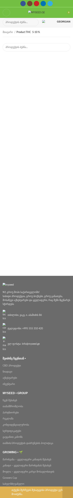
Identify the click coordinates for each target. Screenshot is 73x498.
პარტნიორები (11, 412)
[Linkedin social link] (43, 3)
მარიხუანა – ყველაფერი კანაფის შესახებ (27, 459)
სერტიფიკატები (12, 431)
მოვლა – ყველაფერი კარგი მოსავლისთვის (28, 472)
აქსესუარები (10, 378)
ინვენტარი (9, 384)
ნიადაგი (7, 372)
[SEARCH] (35, 22)
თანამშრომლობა (13, 406)
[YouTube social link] (36, 3)
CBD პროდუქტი (12, 366)
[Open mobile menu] (6, 12)
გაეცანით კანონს (13, 437)
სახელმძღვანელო (13, 484)
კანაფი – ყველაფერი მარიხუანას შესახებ (27, 465)
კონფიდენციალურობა (16, 425)
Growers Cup (10, 478)
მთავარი (8, 32)
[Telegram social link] (50, 3)
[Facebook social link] (23, 3)
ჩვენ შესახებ (10, 400)
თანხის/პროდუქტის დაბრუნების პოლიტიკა (28, 443)
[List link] (36, 315)
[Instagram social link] (29, 3)
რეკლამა (8, 418)
